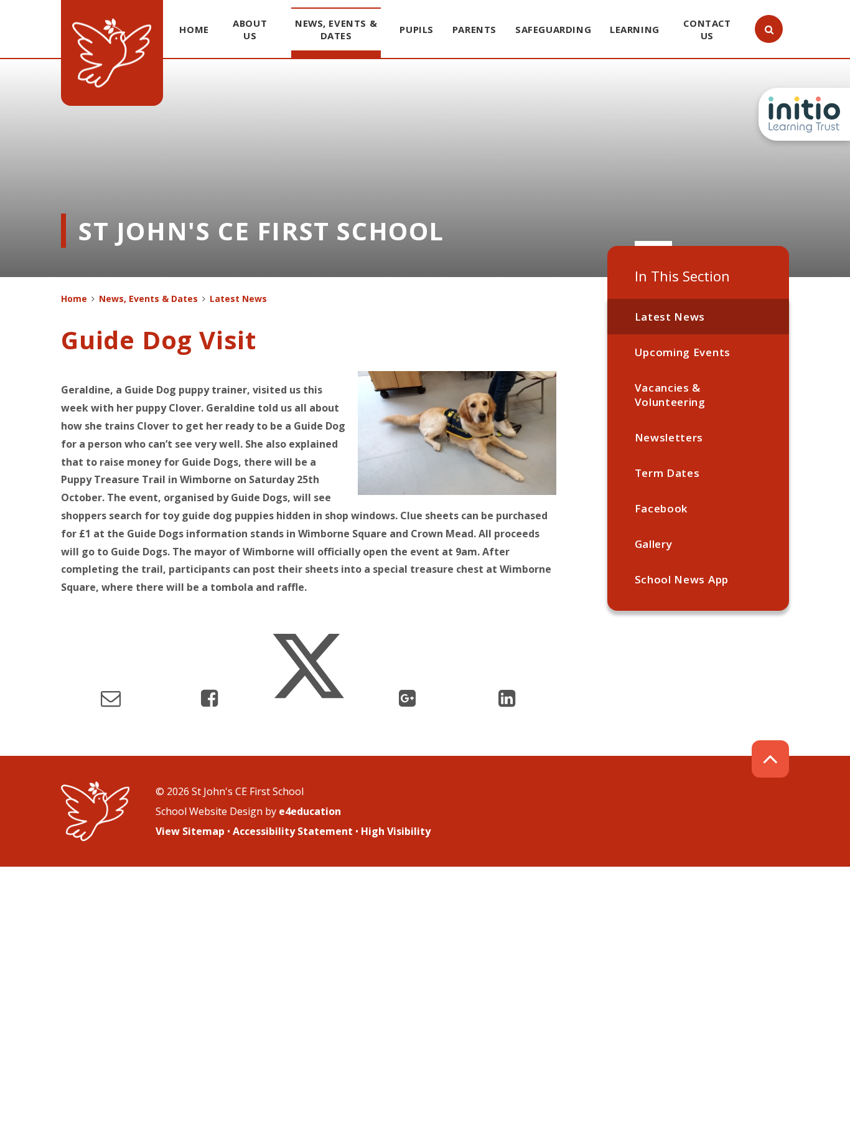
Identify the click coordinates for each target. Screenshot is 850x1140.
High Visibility (396, 831)
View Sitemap (190, 831)
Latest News (670, 316)
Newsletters (669, 437)
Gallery (654, 544)
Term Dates (667, 473)
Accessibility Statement (293, 831)
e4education (310, 811)
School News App (682, 579)
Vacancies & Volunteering (670, 394)
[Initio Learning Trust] (804, 114)
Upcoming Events (683, 352)
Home (74, 298)
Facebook (661, 508)
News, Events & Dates (148, 298)
